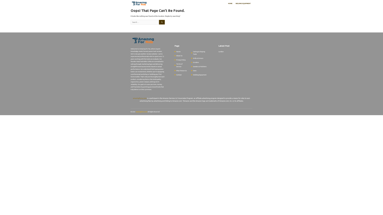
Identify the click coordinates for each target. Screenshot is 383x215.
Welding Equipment (243, 3)
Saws (194, 70)
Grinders (196, 62)
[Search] (162, 22)
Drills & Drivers (198, 58)
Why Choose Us (181, 70)
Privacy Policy (181, 60)
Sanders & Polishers (200, 66)
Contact (179, 75)
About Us (179, 56)
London (221, 51)
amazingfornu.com (140, 98)
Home (230, 3)
